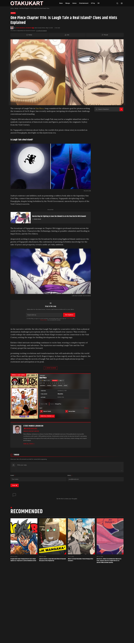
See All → (86, 408)
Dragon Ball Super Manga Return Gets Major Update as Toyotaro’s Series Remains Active (23, 560)
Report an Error (51, 368)
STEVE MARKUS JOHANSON (24, 27)
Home (12, 8)
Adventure (42, 385)
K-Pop (93, 3)
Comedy (60, 385)
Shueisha (60, 394)
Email (69, 475)
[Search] (117, 3)
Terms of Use (69, 318)
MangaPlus (55, 404)
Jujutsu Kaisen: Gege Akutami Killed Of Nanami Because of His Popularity (52, 560)
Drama (65, 385)
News (61, 3)
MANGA (13, 13)
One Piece (39, 108)
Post (13, 485)
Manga (67, 3)
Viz (44, 404)
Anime (74, 3)
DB (98, 3)
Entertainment (83, 3)
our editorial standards (41, 30)
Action (54, 385)
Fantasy (49, 385)
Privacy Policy (43, 320)
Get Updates (69, 315)
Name (12, 475)
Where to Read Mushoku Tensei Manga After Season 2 (80, 560)
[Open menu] (122, 3)
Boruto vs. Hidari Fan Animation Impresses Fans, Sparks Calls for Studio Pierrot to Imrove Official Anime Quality (109, 561)
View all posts (28, 443)
